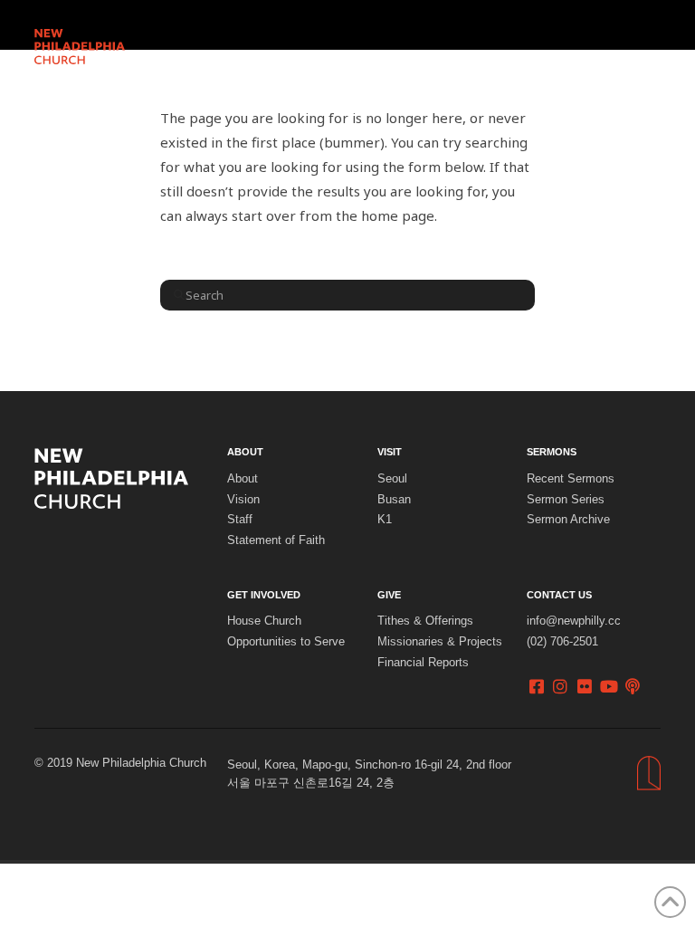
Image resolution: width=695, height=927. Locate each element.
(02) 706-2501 (562, 642)
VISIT (389, 451)
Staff (239, 519)
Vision (243, 499)
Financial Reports (423, 662)
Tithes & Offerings (425, 621)
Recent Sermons (570, 479)
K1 (384, 519)
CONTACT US (559, 594)
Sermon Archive (568, 519)
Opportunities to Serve (286, 642)
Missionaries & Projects (439, 642)
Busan (394, 499)
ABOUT (245, 451)
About (242, 479)
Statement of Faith (276, 540)
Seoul (392, 479)
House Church (264, 621)
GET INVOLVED (263, 594)
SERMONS (551, 451)
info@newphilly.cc (574, 621)
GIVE (389, 594)
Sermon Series (566, 499)
